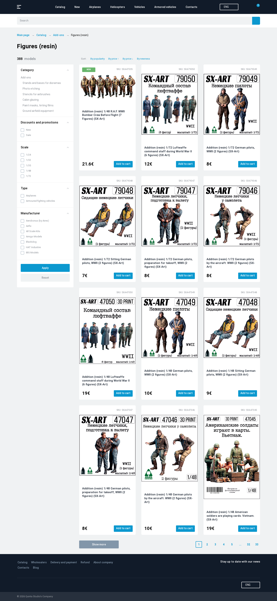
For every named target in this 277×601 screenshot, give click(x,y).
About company (103, 562)
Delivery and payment (64, 562)
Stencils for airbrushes (36, 94)
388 (26, 59)
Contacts (191, 6)
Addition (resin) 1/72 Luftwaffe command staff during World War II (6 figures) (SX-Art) (168, 151)
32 (248, 544)
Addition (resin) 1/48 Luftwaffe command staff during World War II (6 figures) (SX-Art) (106, 380)
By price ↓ (128, 58)
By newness (143, 58)
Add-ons (26, 77)
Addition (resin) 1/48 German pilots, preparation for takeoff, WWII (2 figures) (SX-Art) (106, 492)
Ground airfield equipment (38, 110)
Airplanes (95, 6)
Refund (85, 562)
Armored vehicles (165, 6)
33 (256, 544)
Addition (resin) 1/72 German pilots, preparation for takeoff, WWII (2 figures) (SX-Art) (168, 263)
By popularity (97, 58)
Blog (36, 567)
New (77, 6)
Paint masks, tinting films (38, 105)
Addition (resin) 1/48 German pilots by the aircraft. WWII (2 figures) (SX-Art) (168, 498)
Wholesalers (39, 562)
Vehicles (139, 6)
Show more (99, 544)
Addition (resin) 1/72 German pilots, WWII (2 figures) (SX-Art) (231, 149)
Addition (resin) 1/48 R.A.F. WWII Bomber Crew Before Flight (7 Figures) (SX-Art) (103, 115)
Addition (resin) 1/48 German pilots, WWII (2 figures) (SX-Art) (168, 372)
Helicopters (117, 6)
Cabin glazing (31, 99)
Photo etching (31, 88)
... (240, 544)
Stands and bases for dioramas (42, 82)
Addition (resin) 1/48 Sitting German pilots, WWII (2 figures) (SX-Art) (231, 372)
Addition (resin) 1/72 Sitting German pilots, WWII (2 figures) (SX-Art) (106, 261)
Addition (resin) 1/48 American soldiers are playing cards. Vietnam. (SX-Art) (230, 515)
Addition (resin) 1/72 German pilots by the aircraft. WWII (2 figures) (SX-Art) (231, 263)
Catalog (60, 6)
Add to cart (123, 163)
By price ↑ (113, 58)
